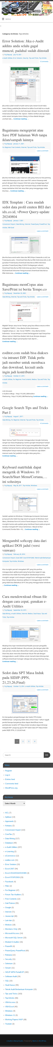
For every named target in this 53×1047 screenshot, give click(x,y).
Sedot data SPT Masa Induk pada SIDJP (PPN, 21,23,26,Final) (23, 677)
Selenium (9, 963)
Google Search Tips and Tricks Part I (25, 410)
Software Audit (11, 976)
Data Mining (20, 224)
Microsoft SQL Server (14, 938)
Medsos (34, 379)
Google (8, 907)
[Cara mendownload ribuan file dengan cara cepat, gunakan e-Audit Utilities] (26, 634)
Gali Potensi (10, 903)
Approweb (9, 821)
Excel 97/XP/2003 (28, 558)
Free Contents (15, 147)
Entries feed (10, 779)
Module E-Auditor (12, 942)
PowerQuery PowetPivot (39, 224)
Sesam (8, 968)
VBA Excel (11, 228)
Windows (34, 485)
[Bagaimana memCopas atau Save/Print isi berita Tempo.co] (26, 312)
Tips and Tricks (33, 58)
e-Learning (9, 851)
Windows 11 (10, 1015)
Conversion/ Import (8, 224)
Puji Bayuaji (8, 55)
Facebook (9, 882)
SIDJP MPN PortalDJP (14, 972)
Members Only (11, 929)
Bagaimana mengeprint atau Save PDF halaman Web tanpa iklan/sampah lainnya (24, 135)
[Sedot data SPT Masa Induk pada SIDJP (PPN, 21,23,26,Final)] (27, 704)
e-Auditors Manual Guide (15, 1041)
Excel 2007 (19, 558)
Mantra (34, 1041)
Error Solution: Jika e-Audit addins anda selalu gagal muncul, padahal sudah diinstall (25, 45)
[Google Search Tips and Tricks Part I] (26, 432)
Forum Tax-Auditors (13, 894)
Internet (23, 147)
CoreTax (8, 834)
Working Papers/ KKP (14, 1019)
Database (9, 843)
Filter (7, 886)
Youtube (8, 1024)
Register (8, 771)
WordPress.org (11, 788)
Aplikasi (8, 817)
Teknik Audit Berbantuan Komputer (19, 989)
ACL (7, 813)
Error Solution (17, 58)
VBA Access (10, 1002)
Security (25, 58)
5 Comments (44, 61)
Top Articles (42, 58)
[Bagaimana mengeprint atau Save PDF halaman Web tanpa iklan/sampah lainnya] (26, 165)
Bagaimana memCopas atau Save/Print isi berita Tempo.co (24, 287)
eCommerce (10, 856)
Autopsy (8, 826)
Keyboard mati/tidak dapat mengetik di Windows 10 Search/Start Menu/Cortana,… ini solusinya (24, 474)
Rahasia (8, 955)
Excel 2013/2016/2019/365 (15, 873)
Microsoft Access (12, 933)
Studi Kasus (37, 613)
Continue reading (21, 119)
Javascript (9, 916)
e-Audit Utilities (7, 58)
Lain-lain (8, 920)
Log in (7, 775)
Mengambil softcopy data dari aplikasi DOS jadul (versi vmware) (24, 545)
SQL (7, 981)
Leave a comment (42, 151)
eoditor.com (10, 860)
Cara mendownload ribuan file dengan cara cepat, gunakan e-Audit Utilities (24, 601)
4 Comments (44, 423)
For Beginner (6, 147)
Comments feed (11, 784)
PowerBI (8, 946)
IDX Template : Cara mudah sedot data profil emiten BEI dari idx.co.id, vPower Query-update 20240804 (26, 209)
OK (46, 755)
